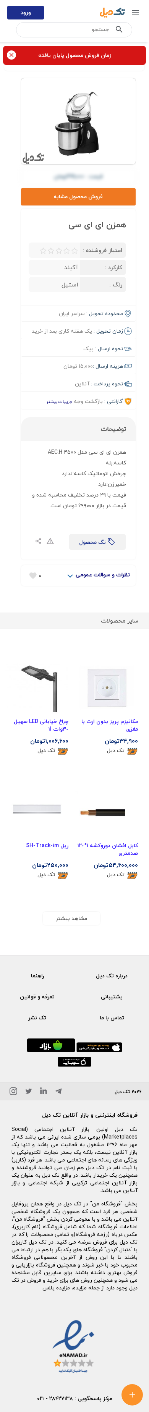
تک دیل (116, 750)
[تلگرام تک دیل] (58, 1092)
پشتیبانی (112, 996)
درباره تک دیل (112, 975)
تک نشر (37, 1017)
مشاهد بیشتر (71, 918)
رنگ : (115, 285)
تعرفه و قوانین (37, 996)
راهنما (37, 975)
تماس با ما (112, 1017)
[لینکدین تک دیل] (43, 1092)
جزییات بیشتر (59, 401)
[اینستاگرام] (13, 1092)
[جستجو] (119, 30)
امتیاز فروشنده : (102, 250)
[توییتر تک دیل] (28, 1092)
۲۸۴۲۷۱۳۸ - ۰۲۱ (55, 1398)
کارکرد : (113, 267)
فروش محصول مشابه (78, 196)
